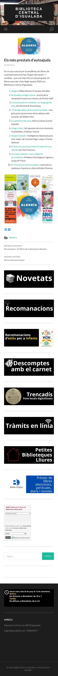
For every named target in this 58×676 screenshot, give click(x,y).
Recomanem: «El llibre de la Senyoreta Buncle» (25, 247)
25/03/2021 (9, 65)
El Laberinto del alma (21, 120)
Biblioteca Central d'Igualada (29, 12)
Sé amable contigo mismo (23, 95)
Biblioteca (13, 237)
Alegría (14, 91)
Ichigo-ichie (16, 128)
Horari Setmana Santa (14, 258)
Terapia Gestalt (18, 135)
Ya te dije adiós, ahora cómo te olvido (29, 110)
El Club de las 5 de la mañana (25, 164)
